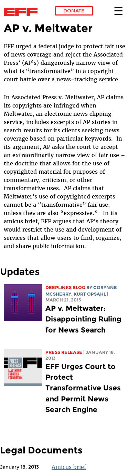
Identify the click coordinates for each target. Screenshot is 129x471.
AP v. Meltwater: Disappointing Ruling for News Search (83, 319)
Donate (73, 10)
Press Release (63, 352)
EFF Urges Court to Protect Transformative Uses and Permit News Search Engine (83, 388)
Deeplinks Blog (65, 287)
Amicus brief (69, 466)
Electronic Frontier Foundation (22, 12)
